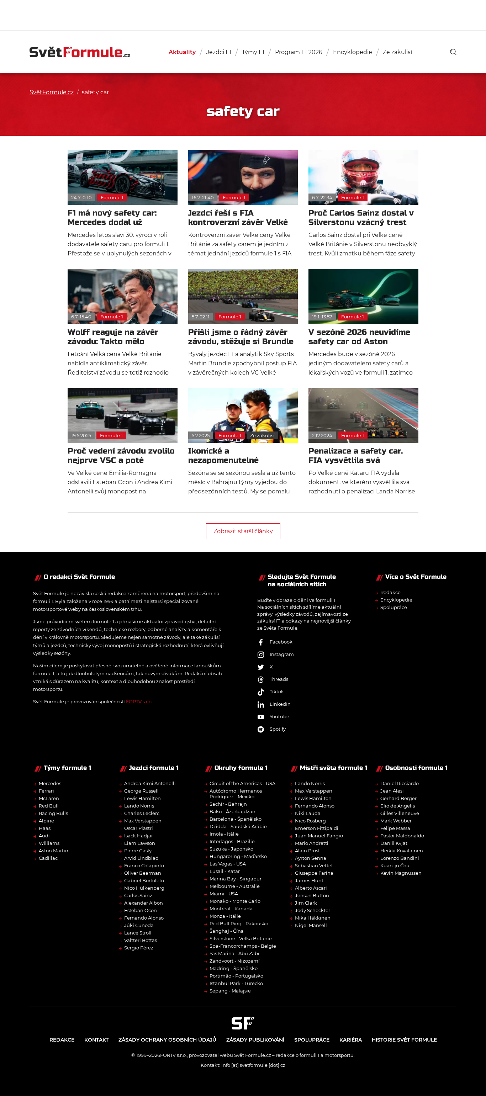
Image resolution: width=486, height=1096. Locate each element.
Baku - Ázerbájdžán (232, 811)
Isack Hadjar (138, 835)
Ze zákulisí (397, 52)
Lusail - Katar (225, 871)
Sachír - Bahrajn (228, 804)
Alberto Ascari (311, 888)
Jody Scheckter (312, 910)
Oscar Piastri (138, 828)
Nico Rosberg (310, 821)
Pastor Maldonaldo (402, 835)
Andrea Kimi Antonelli (150, 783)
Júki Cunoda (139, 925)
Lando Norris (139, 806)
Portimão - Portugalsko (236, 976)
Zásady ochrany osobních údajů (167, 1040)
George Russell (141, 791)
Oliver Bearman (142, 873)
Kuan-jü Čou (395, 865)
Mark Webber (396, 821)
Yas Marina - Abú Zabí (234, 953)
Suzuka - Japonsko (231, 849)
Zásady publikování (255, 1040)
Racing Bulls (53, 813)
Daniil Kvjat (393, 843)
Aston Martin (53, 850)
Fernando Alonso (144, 918)
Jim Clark (306, 903)
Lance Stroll (138, 933)
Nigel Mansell (311, 925)
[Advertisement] (243, 14)
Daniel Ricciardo (399, 783)
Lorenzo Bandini (399, 858)
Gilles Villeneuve (399, 813)
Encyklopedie (352, 52)
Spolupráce (393, 607)
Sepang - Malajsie (230, 991)
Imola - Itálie (224, 834)
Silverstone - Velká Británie (241, 938)
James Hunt (309, 880)
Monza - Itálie (225, 916)
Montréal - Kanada (231, 908)
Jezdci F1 (218, 52)
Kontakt (96, 1040)
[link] (453, 52)
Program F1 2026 (298, 52)
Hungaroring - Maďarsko (238, 856)
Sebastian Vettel (314, 865)
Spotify (278, 729)
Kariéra (350, 1040)
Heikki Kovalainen (401, 850)
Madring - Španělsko (234, 968)
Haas (45, 828)
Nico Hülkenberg (144, 888)
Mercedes (50, 783)
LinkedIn (280, 704)
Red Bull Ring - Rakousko (239, 923)
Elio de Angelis (397, 806)
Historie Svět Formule (404, 1040)
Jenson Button (312, 895)
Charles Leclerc (141, 813)
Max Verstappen (143, 821)
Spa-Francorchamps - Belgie (243, 946)
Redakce (390, 592)
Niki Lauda (308, 813)
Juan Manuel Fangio (319, 835)
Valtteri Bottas (140, 940)
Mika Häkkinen (313, 918)
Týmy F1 (253, 52)
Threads (279, 679)
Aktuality (182, 52)
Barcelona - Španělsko (236, 819)
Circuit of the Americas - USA (242, 783)
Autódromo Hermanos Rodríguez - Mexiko (236, 793)
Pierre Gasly (138, 850)
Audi (44, 835)
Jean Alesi (392, 791)
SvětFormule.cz (52, 92)
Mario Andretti (311, 843)
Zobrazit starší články (243, 531)
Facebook (281, 642)
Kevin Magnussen (401, 873)
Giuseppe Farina (314, 873)
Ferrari (46, 791)
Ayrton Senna (310, 858)
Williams (49, 843)
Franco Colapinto (144, 865)
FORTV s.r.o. (139, 701)
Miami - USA (224, 893)
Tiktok (277, 691)
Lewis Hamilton (142, 798)
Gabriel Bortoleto (144, 880)
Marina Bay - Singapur (236, 878)
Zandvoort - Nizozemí (235, 961)
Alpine (46, 821)
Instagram (282, 654)
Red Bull (49, 806)
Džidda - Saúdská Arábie (238, 826)
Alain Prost (307, 850)
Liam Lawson (139, 843)
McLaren (49, 798)
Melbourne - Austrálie (235, 886)
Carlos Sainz (138, 895)
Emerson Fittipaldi (316, 828)
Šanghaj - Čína (227, 931)
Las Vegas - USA (228, 864)
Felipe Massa (395, 828)
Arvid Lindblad (141, 858)
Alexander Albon (143, 903)
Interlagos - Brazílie (232, 841)
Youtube (279, 716)
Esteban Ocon (140, 910)
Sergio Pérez (138, 948)
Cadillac (48, 858)
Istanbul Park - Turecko (236, 983)
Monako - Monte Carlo (235, 901)
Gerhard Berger (398, 798)
